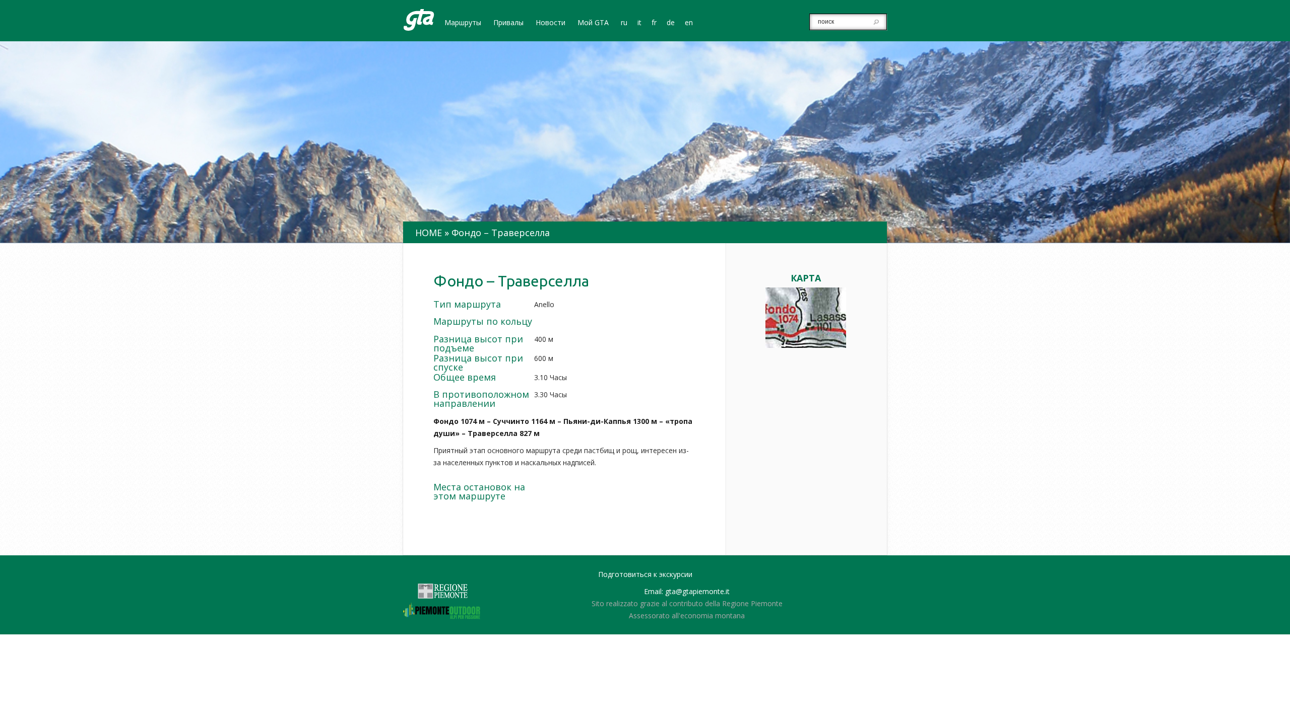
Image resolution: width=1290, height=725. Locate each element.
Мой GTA (593, 23)
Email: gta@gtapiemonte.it (687, 591)
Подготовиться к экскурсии (645, 574)
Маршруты (462, 23)
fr (654, 23)
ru (624, 23)
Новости (550, 23)
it (639, 23)
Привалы (508, 23)
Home (428, 233)
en (689, 23)
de (671, 23)
